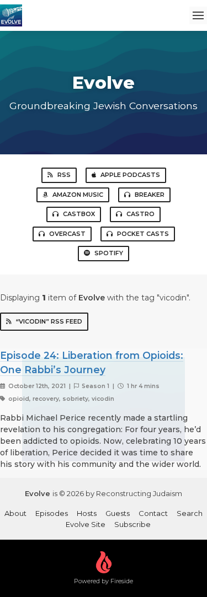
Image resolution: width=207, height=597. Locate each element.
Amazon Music (77, 194)
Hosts (87, 513)
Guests (117, 513)
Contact (153, 513)
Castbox (79, 214)
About (15, 513)
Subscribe (132, 524)
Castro (140, 214)
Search (190, 513)
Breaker (149, 194)
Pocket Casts (143, 234)
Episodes (51, 513)
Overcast (67, 234)
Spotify (108, 253)
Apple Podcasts (130, 175)
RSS (64, 175)
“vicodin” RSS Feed (49, 321)
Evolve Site (85, 524)
